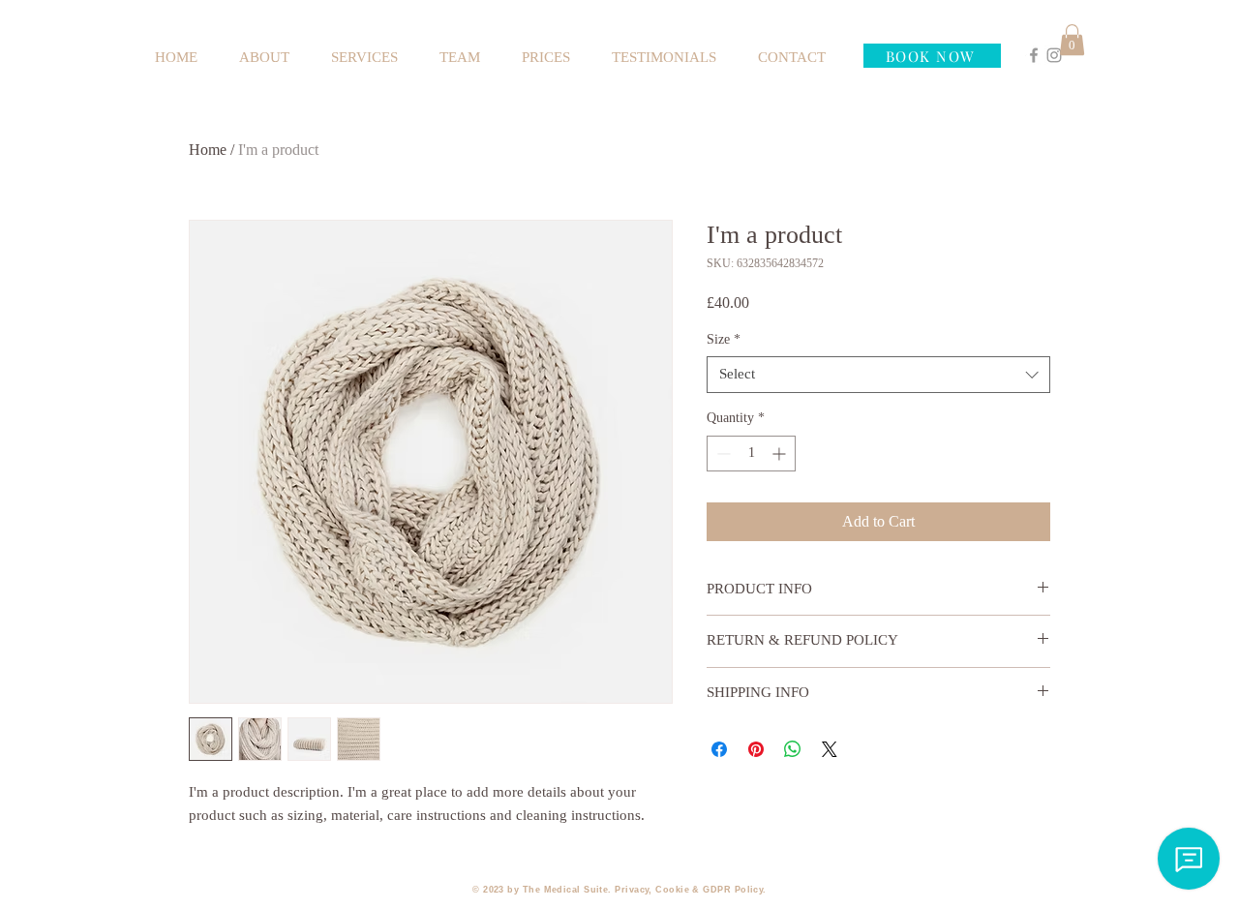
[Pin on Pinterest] (756, 749)
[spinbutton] (751, 453)
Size (723, 339)
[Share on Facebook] (719, 749)
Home (208, 149)
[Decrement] (722, 453)
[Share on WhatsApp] (792, 749)
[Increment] (781, 453)
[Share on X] (829, 749)
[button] (1072, 39)
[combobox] (878, 374)
